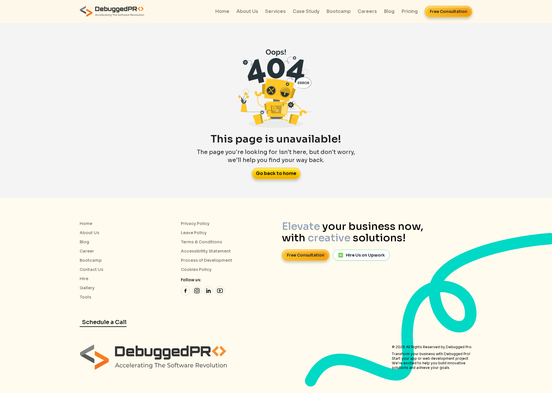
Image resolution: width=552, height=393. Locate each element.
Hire (84, 278)
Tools (85, 297)
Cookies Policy (196, 269)
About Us (89, 232)
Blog (84, 241)
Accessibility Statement (206, 251)
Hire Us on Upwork (365, 255)
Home (86, 223)
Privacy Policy (195, 223)
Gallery (87, 287)
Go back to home (276, 173)
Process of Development (206, 260)
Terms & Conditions (201, 241)
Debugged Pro (458, 347)
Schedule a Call (104, 322)
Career (87, 251)
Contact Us (91, 269)
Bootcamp (91, 260)
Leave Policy (194, 232)
